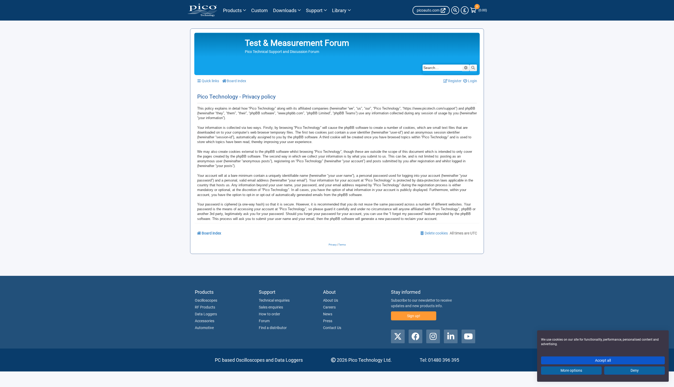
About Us (330, 300)
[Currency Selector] (465, 10)
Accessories (204, 321)
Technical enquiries (274, 300)
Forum (264, 321)
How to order (269, 314)
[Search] (455, 10)
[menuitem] (470, 81)
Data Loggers (206, 314)
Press (327, 321)
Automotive (204, 328)
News (327, 314)
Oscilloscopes (206, 300)
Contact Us (332, 328)
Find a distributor (273, 328)
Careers (329, 307)
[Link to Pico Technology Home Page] (202, 10)
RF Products (205, 307)
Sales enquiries (271, 307)
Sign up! (413, 316)
